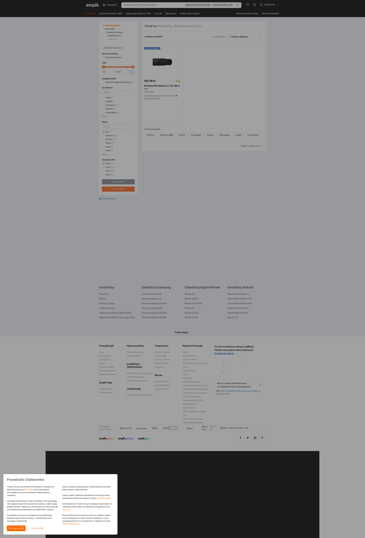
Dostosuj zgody (37, 528)
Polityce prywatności (71, 524)
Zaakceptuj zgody (16, 528)
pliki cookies (29, 490)
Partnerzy (66, 510)
